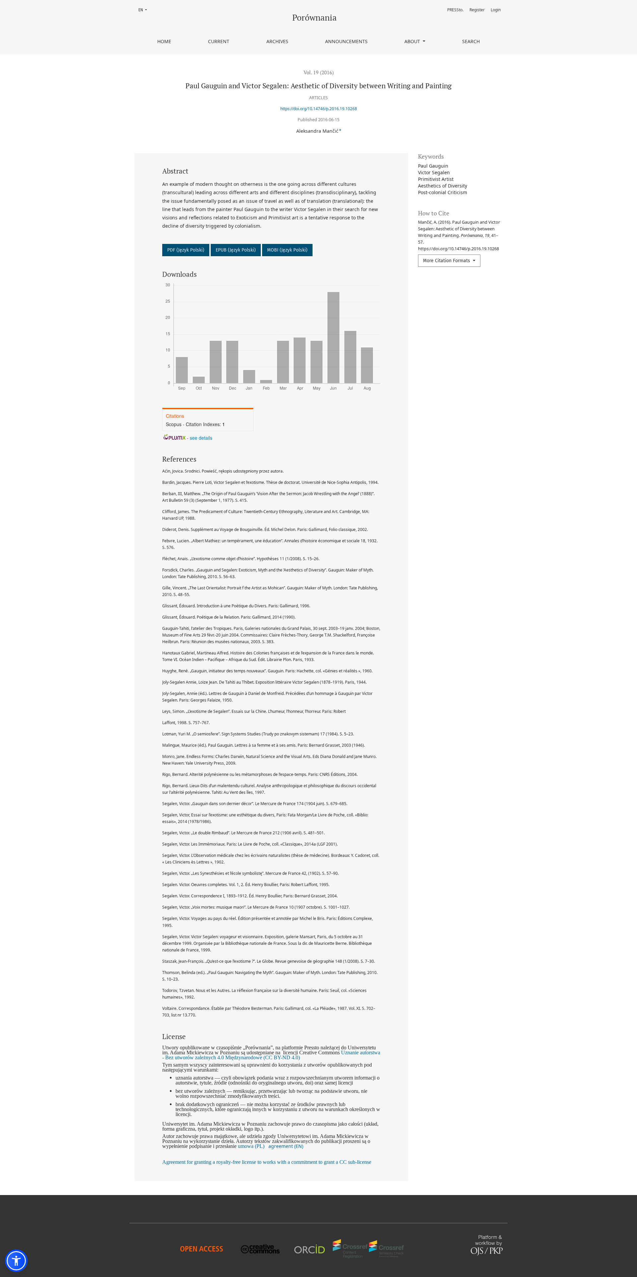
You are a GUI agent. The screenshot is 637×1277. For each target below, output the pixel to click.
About (412, 41)
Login (496, 10)
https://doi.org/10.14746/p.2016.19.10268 (318, 109)
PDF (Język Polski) (185, 250)
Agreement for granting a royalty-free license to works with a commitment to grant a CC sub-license (266, 1162)
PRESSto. (455, 10)
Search (471, 41)
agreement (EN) (285, 1146)
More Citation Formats (447, 260)
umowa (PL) (251, 1146)
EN (144, 9)
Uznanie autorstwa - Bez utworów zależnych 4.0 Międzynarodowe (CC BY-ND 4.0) (271, 1055)
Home (164, 41)
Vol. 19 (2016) (319, 72)
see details (201, 437)
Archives (277, 41)
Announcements (346, 41)
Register (477, 10)
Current (218, 41)
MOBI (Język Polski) (287, 250)
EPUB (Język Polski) (236, 250)
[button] (16, 1260)
